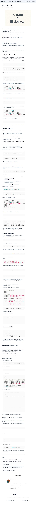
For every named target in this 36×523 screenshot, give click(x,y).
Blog (12, 1)
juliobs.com (12, 28)
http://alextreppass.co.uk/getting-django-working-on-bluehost (12, 461)
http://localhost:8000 (13, 353)
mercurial (18, 142)
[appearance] (27, 1)
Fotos (21, 1)
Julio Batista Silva (3, 1)
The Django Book (11, 340)
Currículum (18, 1)
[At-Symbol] (11, 494)
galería (13, 489)
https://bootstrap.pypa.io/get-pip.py (13, 161)
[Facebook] (16, 475)
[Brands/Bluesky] (15, 494)
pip (12, 149)
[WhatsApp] (20, 475)
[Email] (18, 475)
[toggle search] (26, 1)
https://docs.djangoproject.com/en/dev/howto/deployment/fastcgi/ (12, 459)
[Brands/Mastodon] (12, 494)
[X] (15, 475)
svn (16, 142)
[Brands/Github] (13, 494)
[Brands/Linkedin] (14, 494)
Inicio (10, 1)
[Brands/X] (17, 494)
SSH (9, 60)
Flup (18, 211)
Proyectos (15, 1)
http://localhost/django (18, 414)
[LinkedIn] (19, 475)
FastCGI (10, 211)
